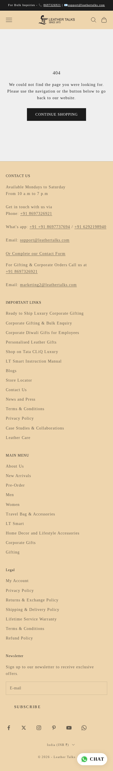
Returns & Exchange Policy (32, 600)
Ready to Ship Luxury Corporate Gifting (45, 313)
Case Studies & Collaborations (35, 428)
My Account (17, 581)
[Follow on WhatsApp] (84, 728)
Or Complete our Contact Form (35, 254)
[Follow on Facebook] (9, 728)
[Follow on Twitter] (24, 728)
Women (13, 504)
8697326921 (52, 5)
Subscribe (27, 707)
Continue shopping (56, 114)
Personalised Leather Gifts (31, 342)
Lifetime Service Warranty (31, 619)
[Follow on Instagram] (39, 728)
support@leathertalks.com (86, 5)
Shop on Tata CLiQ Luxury (32, 352)
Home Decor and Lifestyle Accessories (42, 533)
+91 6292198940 (90, 227)
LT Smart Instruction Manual (34, 361)
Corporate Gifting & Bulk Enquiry (39, 323)
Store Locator (19, 380)
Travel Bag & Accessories (30, 514)
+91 (34, 227)
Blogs (11, 371)
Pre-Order (15, 485)
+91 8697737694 (54, 227)
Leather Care (18, 438)
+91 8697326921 (36, 213)
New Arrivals (18, 476)
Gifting (13, 552)
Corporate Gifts (21, 543)
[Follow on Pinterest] (54, 728)
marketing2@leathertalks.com (48, 285)
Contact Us (16, 390)
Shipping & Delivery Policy (32, 609)
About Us (15, 466)
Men (10, 495)
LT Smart (15, 523)
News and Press (20, 399)
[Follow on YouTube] (69, 728)
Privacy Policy (20, 418)
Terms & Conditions (25, 409)
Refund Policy (19, 638)
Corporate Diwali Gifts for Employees (42, 333)
